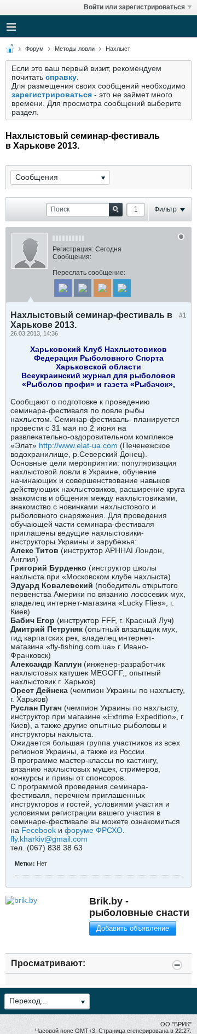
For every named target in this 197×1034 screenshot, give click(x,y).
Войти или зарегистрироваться (134, 7)
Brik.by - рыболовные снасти (139, 907)
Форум (34, 48)
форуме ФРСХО (94, 830)
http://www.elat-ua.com (78, 445)
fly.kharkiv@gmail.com (49, 839)
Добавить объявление (132, 928)
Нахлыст (118, 48)
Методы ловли (75, 48)
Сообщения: (72, 257)
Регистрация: (73, 249)
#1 (183, 315)
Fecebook (39, 830)
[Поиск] (116, 209)
